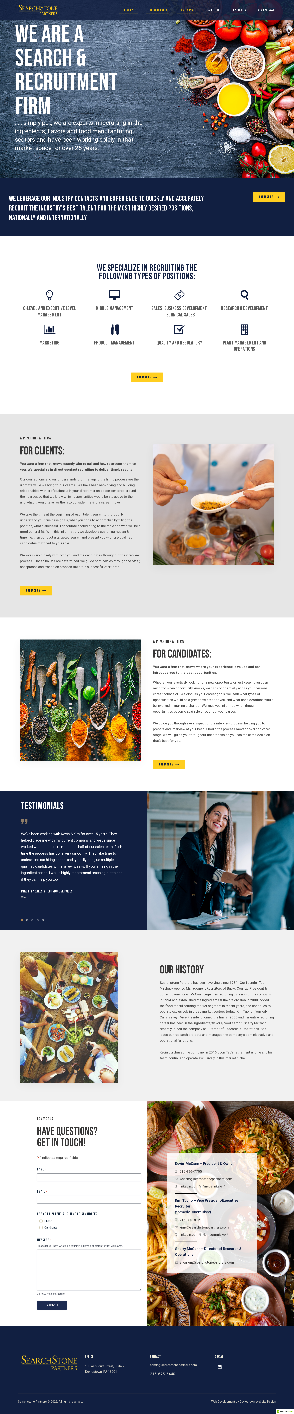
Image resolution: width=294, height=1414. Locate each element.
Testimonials (187, 10)
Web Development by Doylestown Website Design (243, 1401)
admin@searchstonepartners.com (173, 1365)
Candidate (50, 1227)
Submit (52, 1305)
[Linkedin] (219, 1367)
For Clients (128, 10)
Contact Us (239, 10)
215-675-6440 (266, 10)
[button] (22, 920)
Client (48, 1221)
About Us (214, 10)
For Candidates (158, 10)
